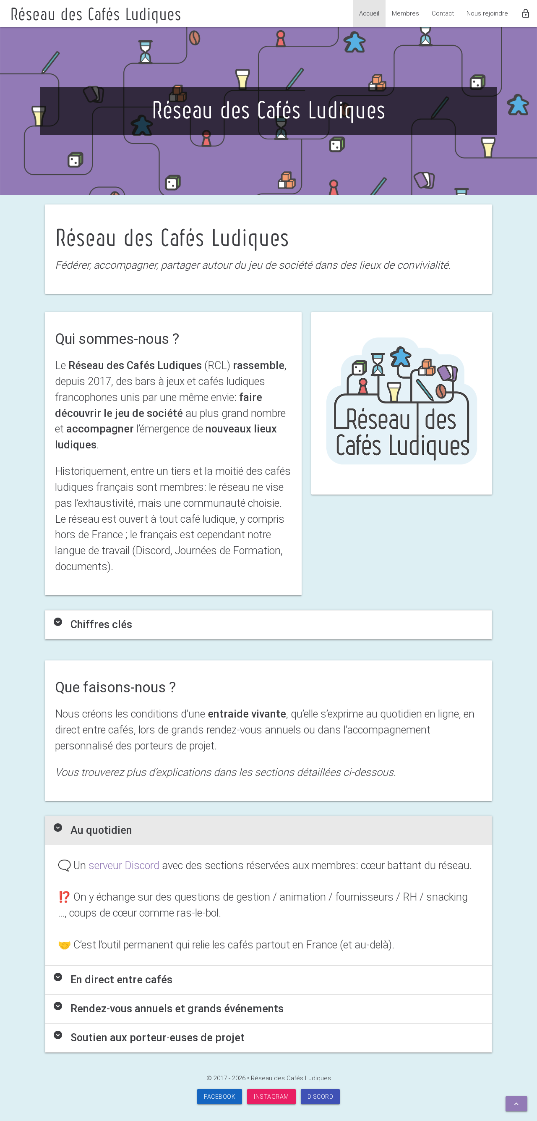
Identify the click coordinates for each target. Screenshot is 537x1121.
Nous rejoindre (487, 13)
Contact (443, 13)
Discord (321, 1096)
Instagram (271, 1096)
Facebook (219, 1096)
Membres (405, 13)
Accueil (369, 13)
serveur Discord (124, 865)
